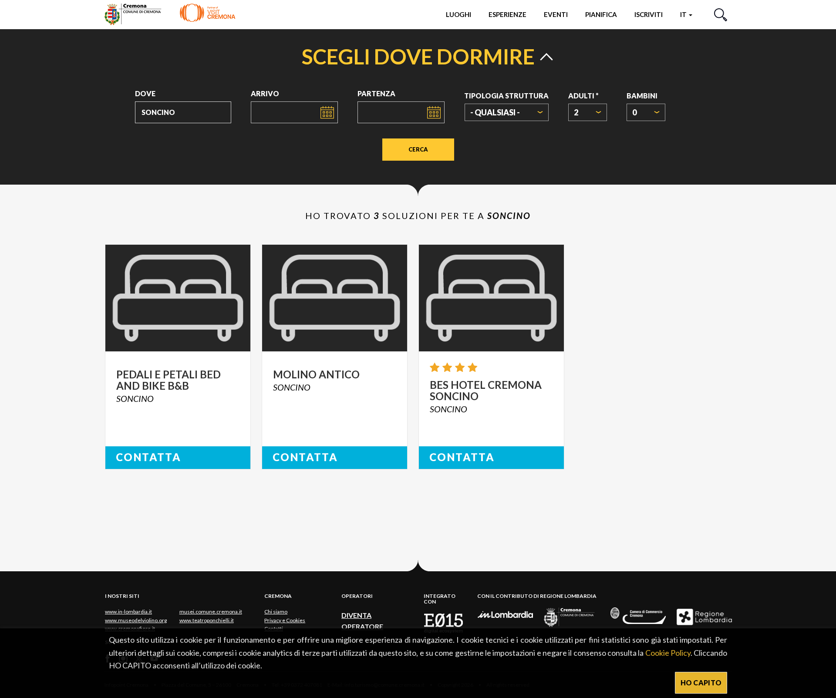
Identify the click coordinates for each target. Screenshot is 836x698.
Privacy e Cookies (284, 620)
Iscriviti (648, 14)
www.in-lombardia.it (128, 611)
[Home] (170, 14)
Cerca (418, 149)
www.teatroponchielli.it (206, 620)
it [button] (684, 14)
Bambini (642, 95)
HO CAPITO (701, 682)
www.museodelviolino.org (136, 620)
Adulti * (583, 95)
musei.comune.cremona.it (210, 611)
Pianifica (601, 14)
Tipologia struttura (506, 95)
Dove (145, 93)
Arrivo (265, 93)
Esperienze (507, 14)
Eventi (556, 14)
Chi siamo (275, 611)
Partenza (376, 93)
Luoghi (458, 14)
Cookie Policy (668, 653)
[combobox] (507, 112)
